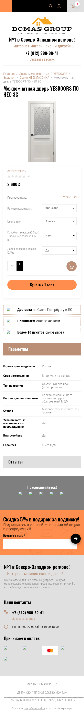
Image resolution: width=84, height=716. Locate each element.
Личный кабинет (59, 6)
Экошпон (9, 77)
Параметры (18, 349)
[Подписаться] (76, 539)
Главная (9, 74)
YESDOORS (60, 74)
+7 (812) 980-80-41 (42, 53)
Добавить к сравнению (59, 266)
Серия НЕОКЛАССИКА (34, 77)
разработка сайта (34, 708)
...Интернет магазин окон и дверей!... (42, 46)
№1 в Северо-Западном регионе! (42, 39)
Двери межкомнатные (34, 74)
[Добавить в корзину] (71, 266)
